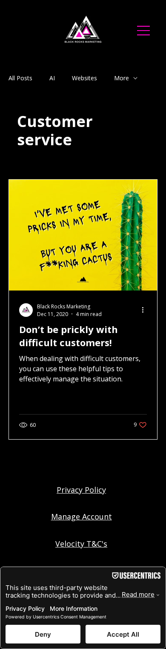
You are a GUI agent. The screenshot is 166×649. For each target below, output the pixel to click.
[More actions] (145, 310)
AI (52, 78)
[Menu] (144, 30)
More (121, 78)
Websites (84, 78)
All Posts (20, 78)
